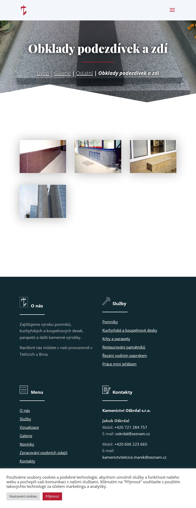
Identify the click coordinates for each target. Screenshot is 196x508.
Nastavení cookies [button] (23, 496)
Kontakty (27, 461)
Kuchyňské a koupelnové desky (129, 330)
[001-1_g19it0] (43, 171)
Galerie (62, 73)
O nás (25, 410)
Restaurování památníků (123, 347)
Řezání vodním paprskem (124, 355)
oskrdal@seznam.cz (132, 433)
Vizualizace (29, 427)
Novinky (27, 444)
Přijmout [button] (52, 496)
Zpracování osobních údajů (43, 452)
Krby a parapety (116, 338)
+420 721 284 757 (130, 427)
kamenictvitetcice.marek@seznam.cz (134, 457)
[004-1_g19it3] (43, 216)
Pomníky (110, 321)
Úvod (43, 73)
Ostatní (84, 73)
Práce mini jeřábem (119, 363)
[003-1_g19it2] (153, 171)
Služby (25, 418)
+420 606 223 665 (130, 444)
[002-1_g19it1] (98, 171)
